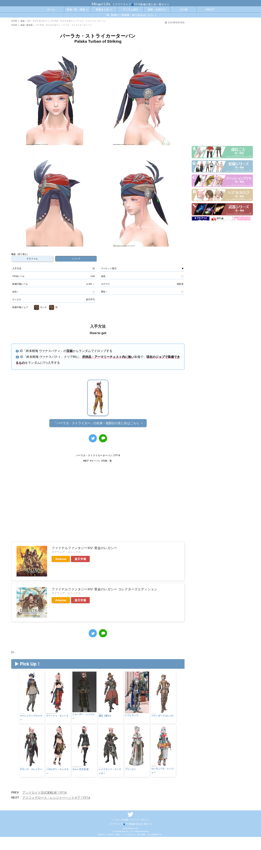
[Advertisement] (98, 504)
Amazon (60, 559)
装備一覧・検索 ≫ (77, 9)
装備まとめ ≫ (104, 9)
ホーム (51, 9)
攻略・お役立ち (157, 9)
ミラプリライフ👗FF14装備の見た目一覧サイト (131, 824)
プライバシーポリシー (139, 819)
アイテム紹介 (130, 9)
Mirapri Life (101, 4)
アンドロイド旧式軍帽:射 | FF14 (44, 792)
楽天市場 (80, 559)
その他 (183, 9)
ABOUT (210, 9)
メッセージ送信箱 (120, 819)
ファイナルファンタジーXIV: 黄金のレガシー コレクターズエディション (104, 589)
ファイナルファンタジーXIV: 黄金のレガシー (84, 548)
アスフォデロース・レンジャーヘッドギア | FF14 (56, 798)
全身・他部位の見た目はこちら (96, 423)
